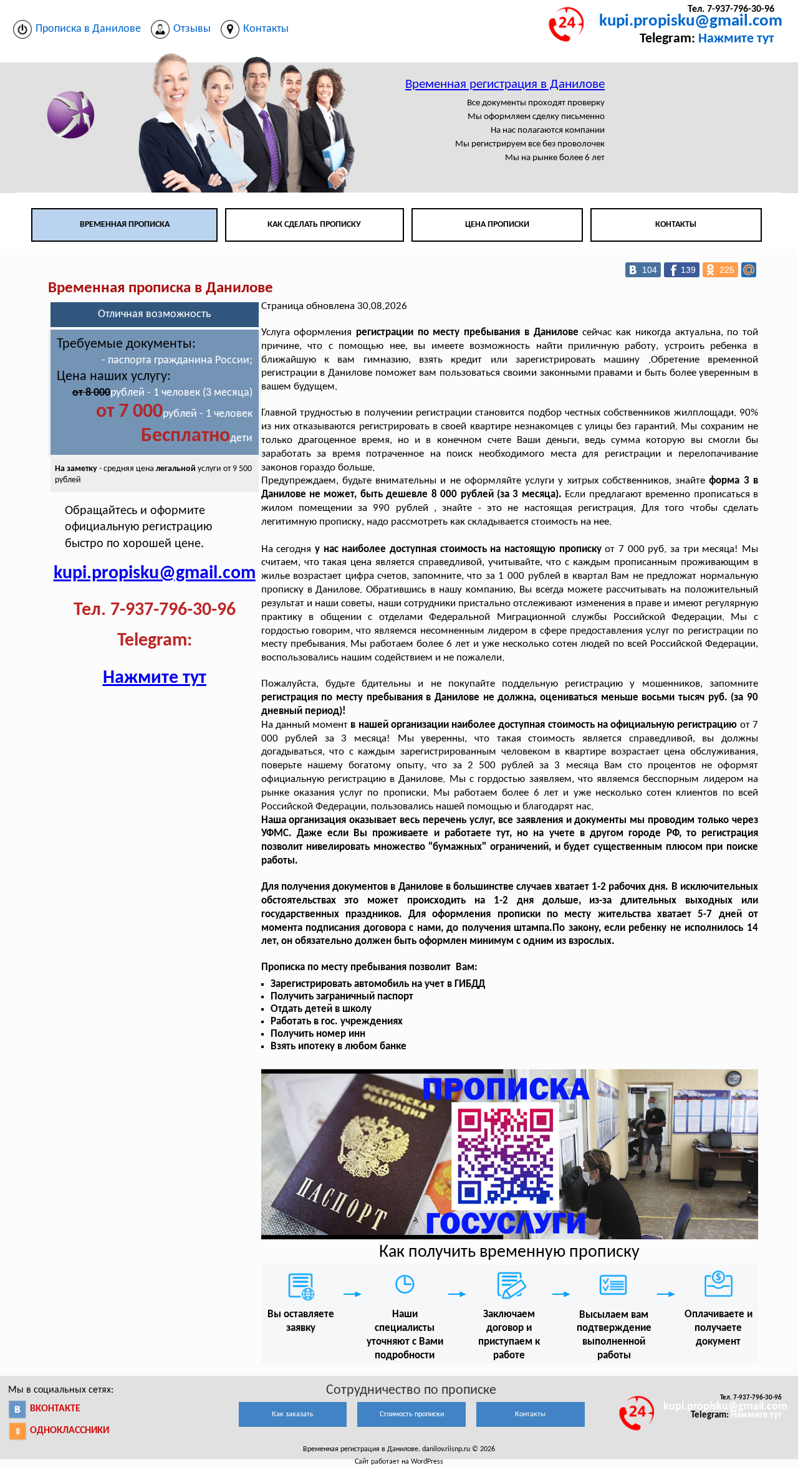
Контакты (675, 224)
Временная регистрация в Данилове (505, 84)
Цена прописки (497, 224)
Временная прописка (125, 224)
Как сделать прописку (314, 224)
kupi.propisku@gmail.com (690, 21)
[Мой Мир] (748, 269)
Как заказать (293, 1414)
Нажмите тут (736, 38)
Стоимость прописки (412, 1414)
